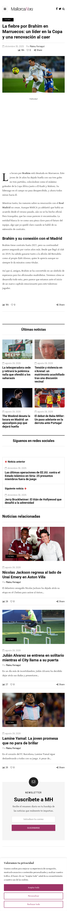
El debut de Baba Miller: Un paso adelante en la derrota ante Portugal (49, 419)
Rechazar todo (33, 904)
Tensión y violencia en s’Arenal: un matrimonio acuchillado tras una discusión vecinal (50, 374)
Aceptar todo (33, 887)
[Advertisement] (33, 134)
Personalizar (33, 896)
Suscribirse (33, 828)
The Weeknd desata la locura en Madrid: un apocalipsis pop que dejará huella (16, 421)
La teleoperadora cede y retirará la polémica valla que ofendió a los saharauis (16, 373)
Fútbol (8, 19)
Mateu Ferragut (37, 46)
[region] (33, 884)
